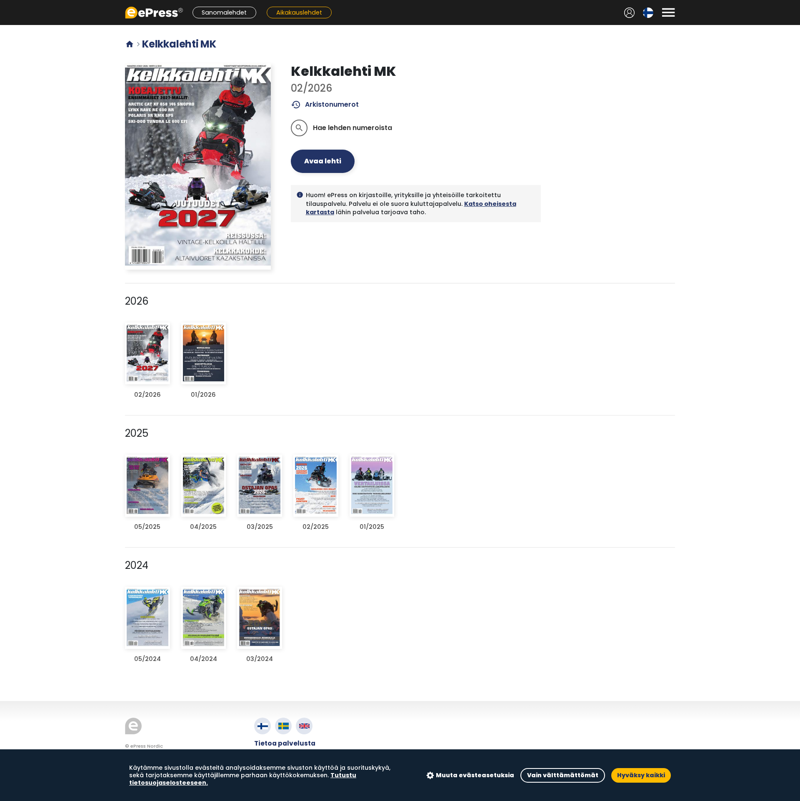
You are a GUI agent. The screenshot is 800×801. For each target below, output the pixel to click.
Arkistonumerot (325, 105)
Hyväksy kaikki (641, 775)
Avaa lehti (322, 161)
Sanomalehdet (224, 12)
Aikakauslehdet (299, 12)
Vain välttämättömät (562, 775)
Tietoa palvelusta (284, 743)
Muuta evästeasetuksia (475, 775)
